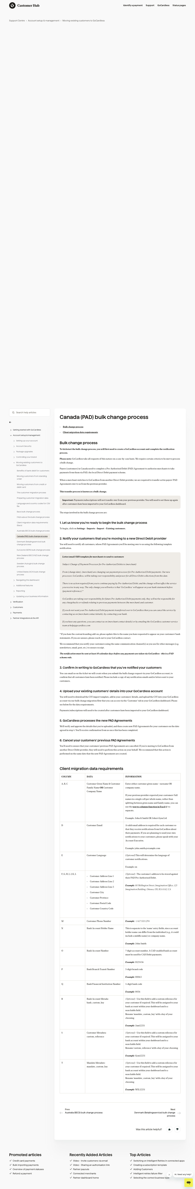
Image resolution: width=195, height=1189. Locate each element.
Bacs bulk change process (28, 512)
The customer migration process (31, 493)
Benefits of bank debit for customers (33, 471)
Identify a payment (133, 5)
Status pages (179, 5)
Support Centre (17, 21)
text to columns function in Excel (149, 807)
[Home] (24, 5)
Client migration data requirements (80, 432)
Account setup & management (43, 21)
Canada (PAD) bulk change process (32, 536)
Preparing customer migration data (32, 498)
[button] (29, 422)
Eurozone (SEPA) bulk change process (33, 550)
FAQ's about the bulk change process (33, 517)
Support (150, 5)
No (177, 1129)
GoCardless (163, 5)
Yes (169, 1129)
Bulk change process (73, 427)
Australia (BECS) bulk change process (33, 531)
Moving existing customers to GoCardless (83, 21)
